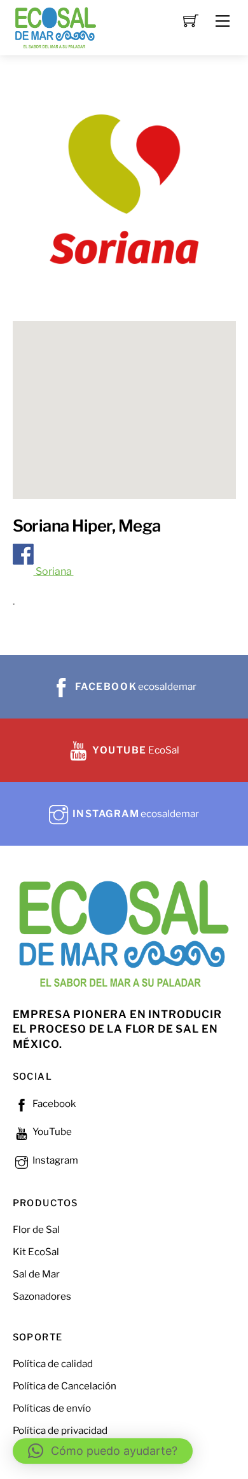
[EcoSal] (56, 26)
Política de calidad (53, 1364)
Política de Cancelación (64, 1386)
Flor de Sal (36, 1229)
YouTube (51, 1131)
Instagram (54, 1160)
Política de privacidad (60, 1430)
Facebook (53, 1103)
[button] (103, 1451)
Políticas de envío (52, 1408)
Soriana (54, 571)
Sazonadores (42, 1296)
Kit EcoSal (36, 1252)
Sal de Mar (36, 1274)
